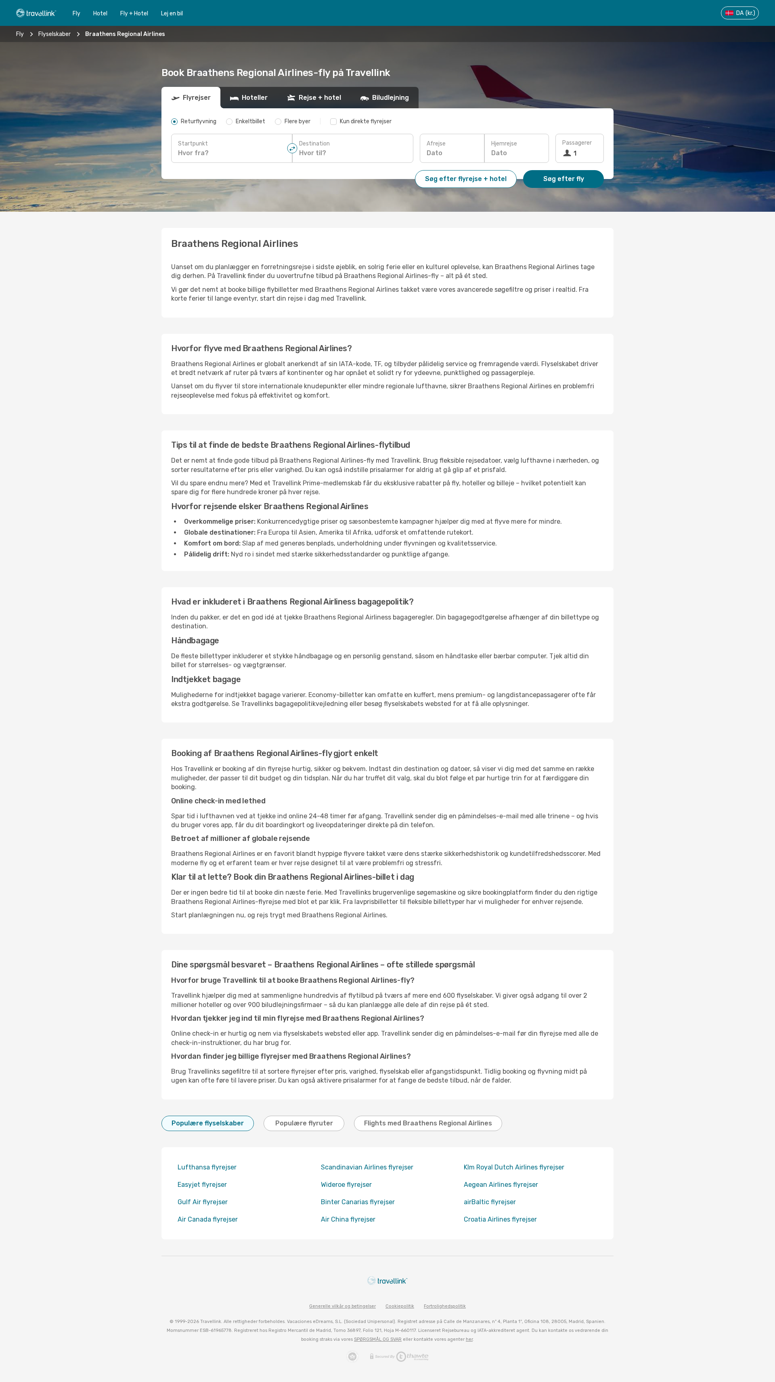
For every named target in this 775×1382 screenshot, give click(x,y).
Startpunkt (193, 143)
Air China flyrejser (348, 1219)
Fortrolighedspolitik (445, 1306)
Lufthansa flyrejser (207, 1167)
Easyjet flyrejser (202, 1184)
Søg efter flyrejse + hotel (466, 179)
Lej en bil (172, 13)
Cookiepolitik (399, 1306)
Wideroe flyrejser (346, 1184)
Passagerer (577, 142)
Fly (76, 13)
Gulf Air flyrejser (203, 1202)
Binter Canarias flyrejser (358, 1202)
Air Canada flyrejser (208, 1219)
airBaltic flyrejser (490, 1202)
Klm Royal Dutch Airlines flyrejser (514, 1167)
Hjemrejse (504, 143)
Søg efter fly (563, 179)
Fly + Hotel (134, 13)
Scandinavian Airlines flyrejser (367, 1167)
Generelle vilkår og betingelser (342, 1306)
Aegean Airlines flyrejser (501, 1184)
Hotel (100, 13)
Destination (314, 143)
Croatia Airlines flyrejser (500, 1219)
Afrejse (436, 143)
